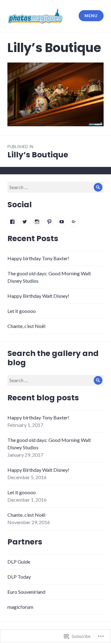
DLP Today (19, 577)
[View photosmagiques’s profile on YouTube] (62, 222)
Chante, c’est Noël (26, 326)
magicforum (20, 607)
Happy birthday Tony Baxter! (38, 258)
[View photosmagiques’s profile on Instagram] (37, 222)
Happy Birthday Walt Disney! (38, 296)
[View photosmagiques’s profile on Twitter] (25, 222)
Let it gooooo (21, 311)
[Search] (98, 187)
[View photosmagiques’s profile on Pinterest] (49, 222)
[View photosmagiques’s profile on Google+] (74, 222)
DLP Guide (18, 561)
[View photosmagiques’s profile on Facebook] (12, 222)
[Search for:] (55, 187)
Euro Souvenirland (26, 592)
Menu (90, 15)
